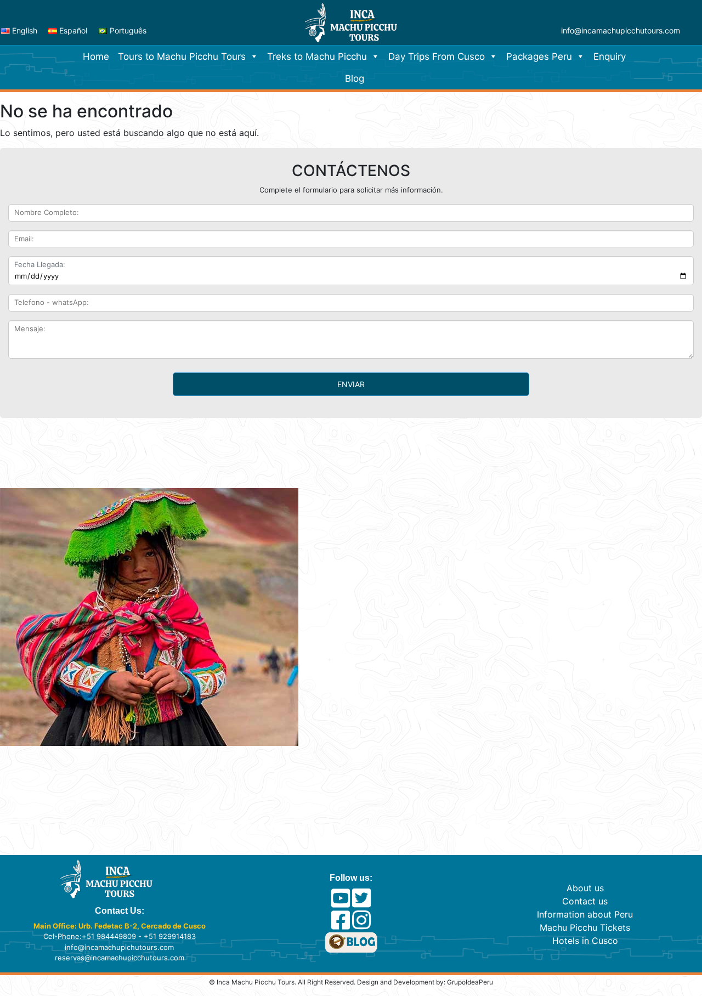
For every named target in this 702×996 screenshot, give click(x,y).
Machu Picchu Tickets (585, 927)
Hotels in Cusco (585, 940)
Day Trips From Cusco (436, 56)
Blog (354, 78)
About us (585, 887)
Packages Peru (539, 56)
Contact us (585, 901)
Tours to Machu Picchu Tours (182, 56)
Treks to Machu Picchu (317, 56)
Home (96, 56)
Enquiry (609, 56)
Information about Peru (585, 914)
